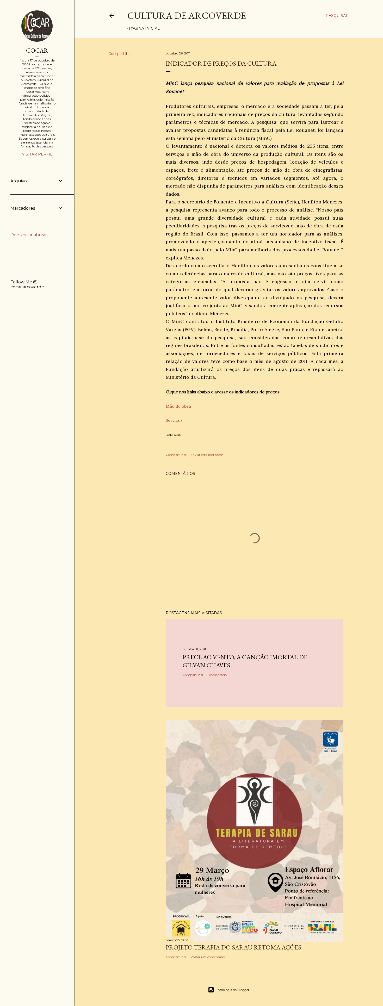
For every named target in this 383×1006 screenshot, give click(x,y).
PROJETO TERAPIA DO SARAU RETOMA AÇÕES (233, 947)
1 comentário (217, 675)
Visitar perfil (37, 154)
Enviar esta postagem (206, 455)
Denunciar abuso (28, 234)
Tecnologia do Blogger (232, 990)
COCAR (37, 50)
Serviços (174, 420)
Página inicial (144, 28)
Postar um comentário (207, 957)
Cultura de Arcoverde (186, 15)
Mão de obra (178, 406)
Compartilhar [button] (120, 53)
